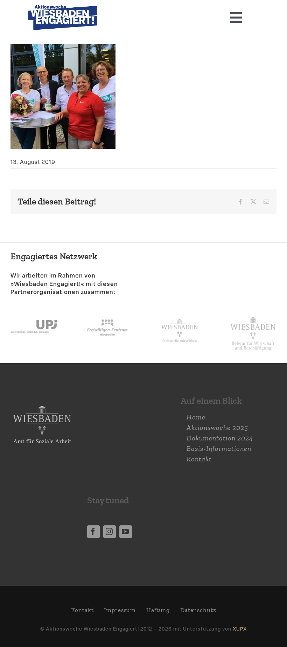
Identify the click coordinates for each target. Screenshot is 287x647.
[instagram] (109, 531)
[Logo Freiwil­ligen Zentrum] (107, 312)
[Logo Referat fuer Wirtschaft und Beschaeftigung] (253, 315)
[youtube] (125, 531)
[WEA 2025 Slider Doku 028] (62, 8)
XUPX (240, 628)
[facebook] (93, 531)
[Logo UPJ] (34, 312)
